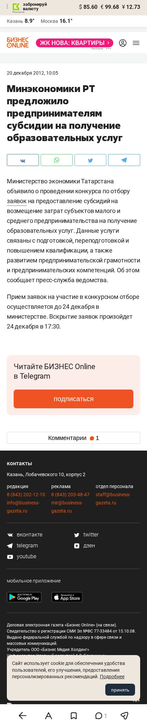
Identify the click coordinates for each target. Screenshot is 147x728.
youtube (25, 556)
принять (120, 690)
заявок (17, 200)
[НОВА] (72, 43)
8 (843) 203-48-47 (70, 494)
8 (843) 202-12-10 (26, 494)
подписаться (74, 399)
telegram (26, 545)
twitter (90, 534)
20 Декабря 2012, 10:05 (32, 73)
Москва (49, 21)
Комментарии (73, 438)
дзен (88, 545)
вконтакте (28, 534)
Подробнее (112, 676)
